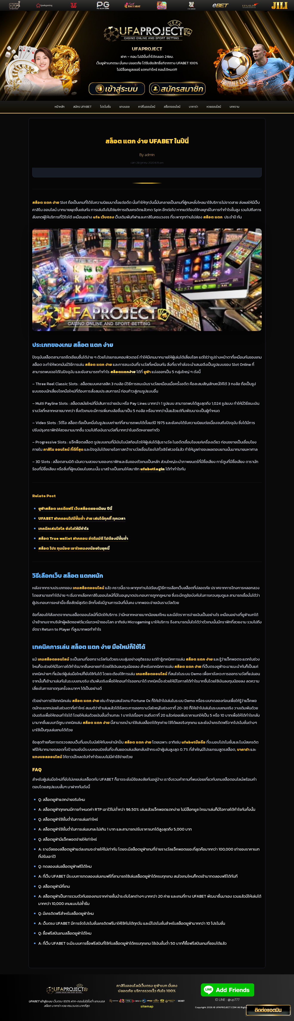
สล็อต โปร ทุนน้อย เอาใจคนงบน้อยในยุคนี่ (74, 548)
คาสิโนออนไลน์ (146, 106)
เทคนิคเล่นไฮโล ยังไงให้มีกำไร (63, 528)
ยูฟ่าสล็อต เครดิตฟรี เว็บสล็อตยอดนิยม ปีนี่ (75, 508)
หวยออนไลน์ (214, 106)
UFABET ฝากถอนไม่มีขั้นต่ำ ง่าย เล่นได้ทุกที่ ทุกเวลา (81, 518)
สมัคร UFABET (82, 106)
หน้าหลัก (60, 106)
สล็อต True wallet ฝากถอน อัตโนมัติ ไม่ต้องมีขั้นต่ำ (83, 538)
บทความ (234, 106)
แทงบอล (124, 106)
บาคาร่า (193, 106)
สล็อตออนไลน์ (172, 106)
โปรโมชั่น (105, 106)
